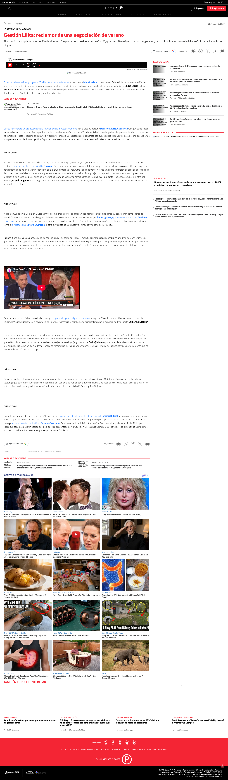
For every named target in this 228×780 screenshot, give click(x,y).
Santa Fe (105, 749)
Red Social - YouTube (127, 743)
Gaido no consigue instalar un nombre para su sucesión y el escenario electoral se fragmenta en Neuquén (188, 207)
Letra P (9, 24)
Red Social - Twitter (106, 743)
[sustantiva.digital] (41, 773)
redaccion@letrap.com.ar (212, 774)
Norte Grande (138, 749)
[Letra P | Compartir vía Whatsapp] (193, 51)
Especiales (84, 15)
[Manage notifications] (222, 766)
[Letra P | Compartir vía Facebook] (208, 51)
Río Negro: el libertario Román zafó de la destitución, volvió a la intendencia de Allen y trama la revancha (189, 200)
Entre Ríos (115, 749)
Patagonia (151, 749)
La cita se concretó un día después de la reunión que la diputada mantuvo (40, 128)
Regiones (62, 15)
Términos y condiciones (195, 776)
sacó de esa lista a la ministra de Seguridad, (87, 415)
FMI (41, 2)
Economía (74, 749)
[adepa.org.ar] (30, 772)
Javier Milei (23, 2)
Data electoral (111, 15)
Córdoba (126, 749)
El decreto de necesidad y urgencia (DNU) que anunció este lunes (36, 82)
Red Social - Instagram (120, 743)
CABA (97, 749)
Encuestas (139, 15)
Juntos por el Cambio (53, 451)
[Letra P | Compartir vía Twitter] (201, 51)
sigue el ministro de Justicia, (35, 423)
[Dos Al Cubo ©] (12, 773)
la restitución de (28, 224)
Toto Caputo (51, 2)
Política (19, 24)
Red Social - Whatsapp (134, 743)
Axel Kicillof (64, 2)
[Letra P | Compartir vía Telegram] (215, 51)
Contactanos (96, 743)
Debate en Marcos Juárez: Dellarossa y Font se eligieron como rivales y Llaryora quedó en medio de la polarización (189, 215)
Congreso (162, 749)
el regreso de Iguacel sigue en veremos (70, 318)
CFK (33, 2)
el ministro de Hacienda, (32, 166)
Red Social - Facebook (113, 743)
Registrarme (218, 8)
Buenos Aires (87, 749)
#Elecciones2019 (35, 451)
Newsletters (163, 15)
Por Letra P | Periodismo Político (16, 51)
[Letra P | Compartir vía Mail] (222, 51)
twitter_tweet (10, 152)
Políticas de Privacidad (213, 776)
